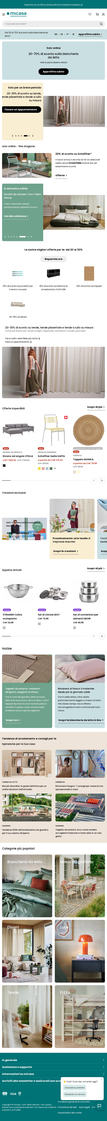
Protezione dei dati (67, 1107)
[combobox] (53, 24)
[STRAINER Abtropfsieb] (18, 591)
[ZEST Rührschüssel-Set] (53, 591)
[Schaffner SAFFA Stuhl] (53, 430)
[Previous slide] (12, 135)
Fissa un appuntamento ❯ (18, 341)
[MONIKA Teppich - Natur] (74, 472)
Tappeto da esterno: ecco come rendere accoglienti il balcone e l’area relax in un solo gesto (78, 833)
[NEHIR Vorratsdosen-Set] (88, 591)
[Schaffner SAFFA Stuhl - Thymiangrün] (51, 468)
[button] (18, 135)
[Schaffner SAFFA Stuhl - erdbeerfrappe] (43, 468)
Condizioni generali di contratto (74, 1101)
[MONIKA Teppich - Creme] (78, 472)
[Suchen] (101, 24)
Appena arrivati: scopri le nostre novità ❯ (53, 4)
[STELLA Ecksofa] (18, 430)
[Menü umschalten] (3, 14)
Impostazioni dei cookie (70, 1112)
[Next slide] (32, 135)
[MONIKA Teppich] (88, 430)
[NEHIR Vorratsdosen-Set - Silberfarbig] (74, 627)
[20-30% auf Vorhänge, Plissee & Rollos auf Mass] (53, 372)
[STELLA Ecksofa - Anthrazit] (4, 465)
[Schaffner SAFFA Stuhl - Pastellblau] (47, 468)
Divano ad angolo (12, 452)
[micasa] (16, 14)
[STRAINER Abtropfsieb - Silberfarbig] (4, 627)
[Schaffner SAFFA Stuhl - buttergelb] (39, 468)
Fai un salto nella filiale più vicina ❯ (22, 338)
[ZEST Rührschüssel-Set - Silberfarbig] (39, 623)
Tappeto (77, 455)
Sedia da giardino (47, 452)
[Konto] (103, 14)
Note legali (84, 1107)
